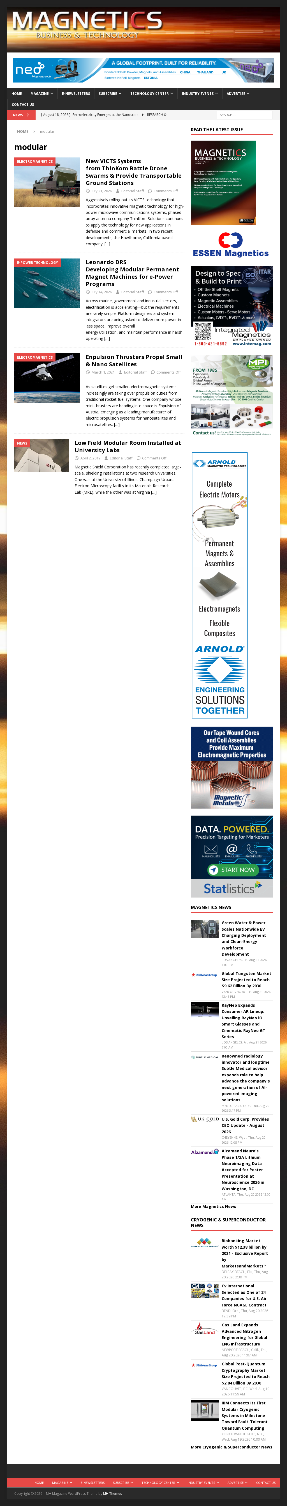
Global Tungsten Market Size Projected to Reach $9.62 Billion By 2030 (246, 980)
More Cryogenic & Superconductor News (231, 1447)
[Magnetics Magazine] (143, 49)
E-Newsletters (76, 93)
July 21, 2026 (102, 190)
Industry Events (198, 93)
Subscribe (108, 93)
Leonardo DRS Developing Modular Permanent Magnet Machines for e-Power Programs (132, 273)
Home (16, 93)
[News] (41, 455)
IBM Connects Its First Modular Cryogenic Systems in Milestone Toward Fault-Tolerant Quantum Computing (245, 1415)
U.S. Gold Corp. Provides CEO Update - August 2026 (245, 1125)
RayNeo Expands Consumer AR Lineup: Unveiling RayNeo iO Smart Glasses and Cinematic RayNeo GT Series (243, 1021)
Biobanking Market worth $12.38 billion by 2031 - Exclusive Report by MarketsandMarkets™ (245, 1253)
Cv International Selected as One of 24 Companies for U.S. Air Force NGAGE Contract (244, 1295)
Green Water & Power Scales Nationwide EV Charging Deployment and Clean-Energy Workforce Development (244, 938)
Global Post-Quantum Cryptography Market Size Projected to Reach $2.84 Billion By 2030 (246, 1373)
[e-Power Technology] (47, 283)
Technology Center (149, 93)
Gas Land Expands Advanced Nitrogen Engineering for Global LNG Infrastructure (244, 1334)
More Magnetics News (213, 1206)
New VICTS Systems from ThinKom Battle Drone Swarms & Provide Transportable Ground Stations (134, 172)
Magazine (40, 93)
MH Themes (112, 1493)
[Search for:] (245, 114)
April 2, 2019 (90, 458)
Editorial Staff (132, 190)
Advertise (236, 93)
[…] (107, 243)
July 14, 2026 (102, 291)
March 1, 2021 (103, 372)
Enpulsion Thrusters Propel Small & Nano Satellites (134, 360)
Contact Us (23, 104)
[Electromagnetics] (47, 182)
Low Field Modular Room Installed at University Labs (128, 446)
